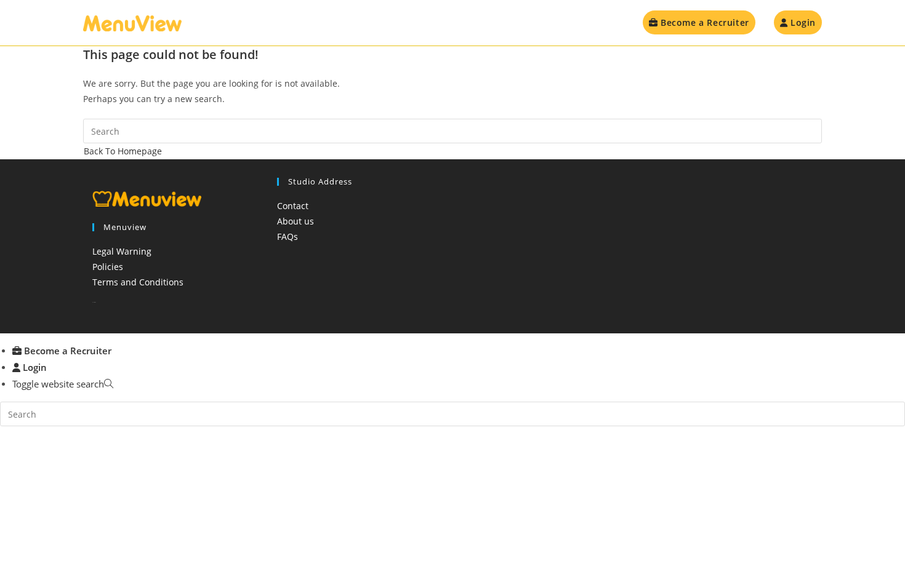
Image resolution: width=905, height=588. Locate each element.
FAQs (287, 236)
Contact (292, 206)
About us (295, 221)
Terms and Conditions (137, 282)
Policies (107, 266)
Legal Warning (121, 251)
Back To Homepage (123, 151)
